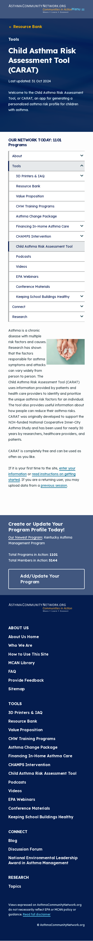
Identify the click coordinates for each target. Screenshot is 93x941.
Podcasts (23, 256)
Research (19, 317)
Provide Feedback (26, 680)
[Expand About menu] (82, 154)
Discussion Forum (25, 849)
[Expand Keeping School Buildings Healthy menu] (82, 294)
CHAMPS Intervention (33, 236)
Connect (18, 307)
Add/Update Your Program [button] (39, 579)
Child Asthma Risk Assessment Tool (44, 246)
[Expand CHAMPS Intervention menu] (82, 234)
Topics (14, 886)
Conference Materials (33, 286)
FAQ (12, 671)
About (17, 156)
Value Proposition (30, 196)
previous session (54, 485)
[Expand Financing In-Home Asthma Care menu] (82, 224)
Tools (16, 166)
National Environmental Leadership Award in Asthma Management (43, 860)
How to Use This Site (28, 654)
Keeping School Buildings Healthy (42, 297)
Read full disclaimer (37, 914)
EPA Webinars (27, 276)
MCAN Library (21, 662)
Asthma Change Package (36, 216)
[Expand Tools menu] (82, 164)
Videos (21, 266)
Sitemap (16, 688)
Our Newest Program (25, 537)
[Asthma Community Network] (40, 8)
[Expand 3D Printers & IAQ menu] (82, 174)
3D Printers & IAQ (30, 176)
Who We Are (20, 645)
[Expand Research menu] (82, 314)
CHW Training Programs (35, 206)
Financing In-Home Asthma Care (42, 226)
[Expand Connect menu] (82, 304)
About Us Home (23, 636)
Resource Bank (27, 26)
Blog (12, 840)
